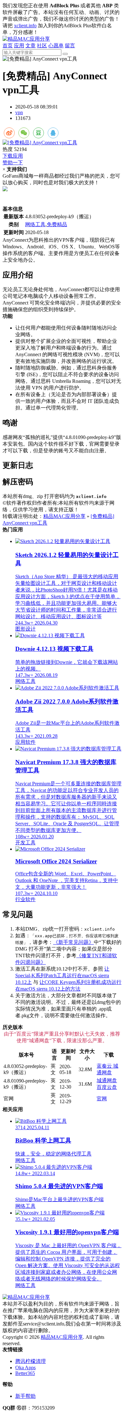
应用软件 (25, 742)
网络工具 (35, 224)
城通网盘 (107, 1080)
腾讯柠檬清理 (30, 1361)
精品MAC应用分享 (64, 516)
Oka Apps (25, 1367)
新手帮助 (25, 1396)
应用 (19, 45)
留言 (70, 45)
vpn (19, 112)
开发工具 (25, 842)
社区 (42, 45)
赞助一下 (13, 162)
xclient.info (25, 25)
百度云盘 (107, 1087)
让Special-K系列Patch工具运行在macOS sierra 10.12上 (62, 975)
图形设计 (25, 629)
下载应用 (13, 156)
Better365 (25, 1373)
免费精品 (57, 224)
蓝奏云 (105, 1066)
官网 (102, 1098)
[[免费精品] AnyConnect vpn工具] (62, 143)
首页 (8, 45)
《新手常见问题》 (73, 942)
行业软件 (25, 899)
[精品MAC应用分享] (26, 39)
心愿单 (56, 45)
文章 (30, 45)
